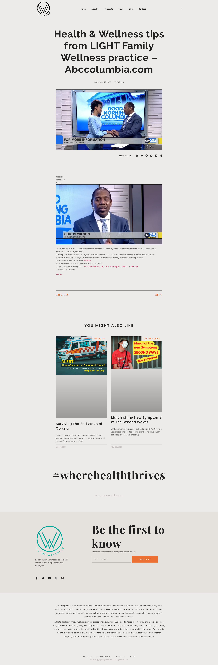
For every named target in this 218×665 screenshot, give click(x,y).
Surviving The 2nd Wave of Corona (79, 426)
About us (95, 9)
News (121, 9)
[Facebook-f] (36, 578)
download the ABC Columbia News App (101, 266)
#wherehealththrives (109, 474)
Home (83, 9)
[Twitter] (43, 578)
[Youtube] (49, 578)
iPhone (125, 266)
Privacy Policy (104, 656)
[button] (181, 9)
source (59, 274)
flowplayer (142, 242)
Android (134, 266)
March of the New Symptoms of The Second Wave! (136, 419)
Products (109, 9)
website (87, 260)
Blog (131, 9)
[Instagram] (62, 578)
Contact (142, 9)
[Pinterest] (56, 578)
